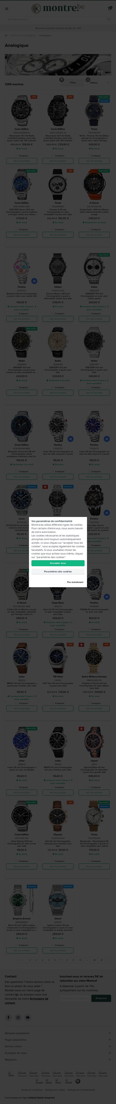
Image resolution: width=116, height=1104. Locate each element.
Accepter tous (58, 563)
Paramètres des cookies (58, 571)
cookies (78, 524)
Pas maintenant (75, 582)
